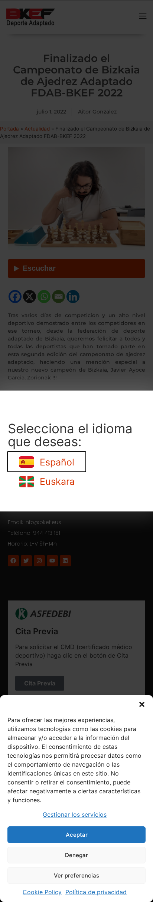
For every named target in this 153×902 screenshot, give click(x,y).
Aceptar (77, 834)
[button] (142, 704)
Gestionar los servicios (75, 814)
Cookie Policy (42, 892)
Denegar (76, 855)
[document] (76, 451)
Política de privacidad (96, 892)
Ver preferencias (76, 875)
